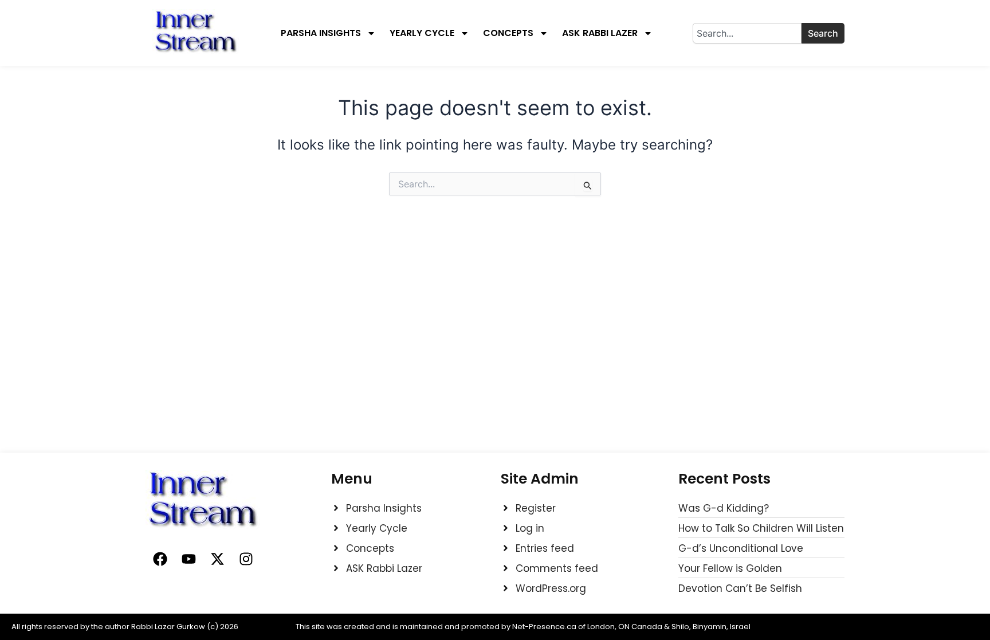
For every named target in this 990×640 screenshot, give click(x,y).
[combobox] (747, 33)
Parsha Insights (321, 33)
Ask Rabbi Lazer (600, 33)
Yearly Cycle (422, 33)
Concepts (508, 33)
